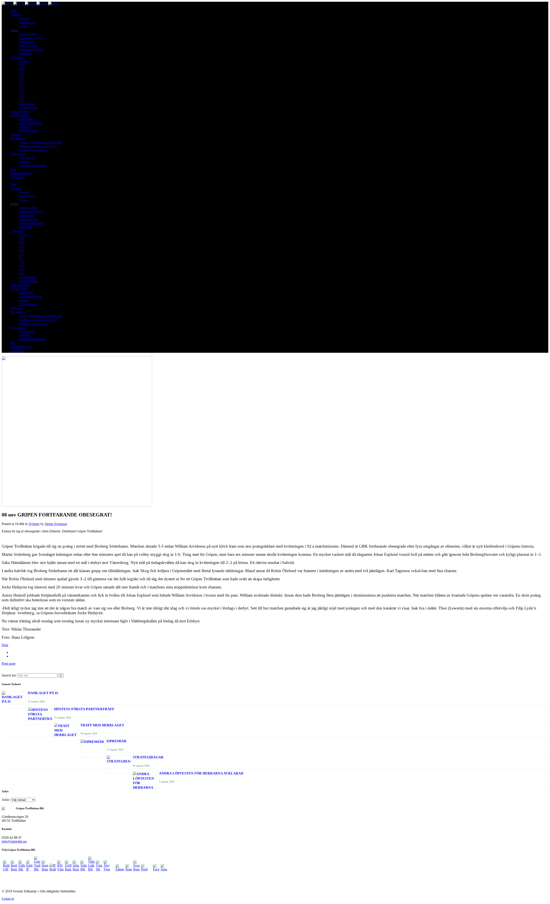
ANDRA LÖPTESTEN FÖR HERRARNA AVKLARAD (201, 773)
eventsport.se (11, 884)
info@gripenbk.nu (14, 841)
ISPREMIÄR (117, 741)
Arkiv (6, 800)
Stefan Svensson (56, 524)
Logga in (8, 898)
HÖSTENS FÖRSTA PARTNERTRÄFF (84, 709)
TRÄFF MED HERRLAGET (102, 725)
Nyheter (34, 524)
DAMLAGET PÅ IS (43, 693)
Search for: (9, 675)
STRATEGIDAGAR (148, 757)
